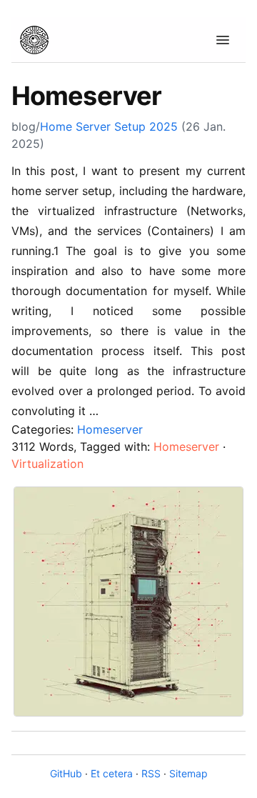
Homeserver (110, 429)
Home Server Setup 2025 (109, 126)
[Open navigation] (222, 40)
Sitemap (188, 773)
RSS (151, 773)
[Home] (34, 40)
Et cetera (112, 773)
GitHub (66, 773)
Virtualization (47, 464)
